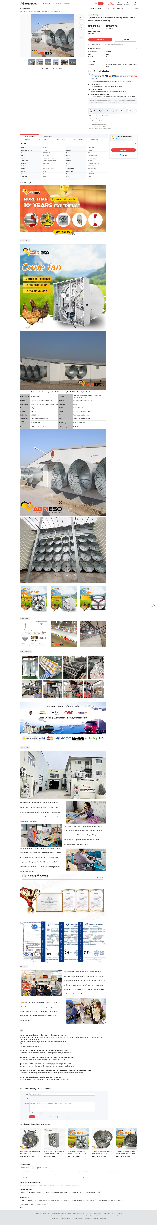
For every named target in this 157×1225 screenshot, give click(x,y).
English (40, 1215)
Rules (136, 8)
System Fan (66, 1200)
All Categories (25, 8)
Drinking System (24, 1174)
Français (57, 1215)
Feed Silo (51, 1171)
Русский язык (64, 1215)
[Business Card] (135, 143)
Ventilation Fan (57, 11)
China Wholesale (72, 1213)
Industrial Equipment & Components (32, 11)
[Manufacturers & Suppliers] (28, 3)
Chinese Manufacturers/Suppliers (59, 1213)
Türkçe (110, 1215)
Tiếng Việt (116, 1215)
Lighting (110, 1174)
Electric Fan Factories (26, 1200)
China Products (46, 1213)
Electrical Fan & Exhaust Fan (35, 1192)
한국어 (91, 1215)
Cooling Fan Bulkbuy (41, 1204)
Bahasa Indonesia (124, 1215)
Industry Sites (89, 1213)
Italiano (70, 1215)
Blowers (23, 1192)
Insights (120, 1213)
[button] (102, 139)
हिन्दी (100, 1215)
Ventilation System (54, 1174)
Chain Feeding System (113, 1171)
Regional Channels (98, 1213)
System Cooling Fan (77, 1200)
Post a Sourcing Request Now (65, 1117)
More (21, 1207)
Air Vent (48, 1192)
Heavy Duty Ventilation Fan (93, 1192)
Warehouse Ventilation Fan (60, 1192)
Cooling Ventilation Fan (27, 1204)
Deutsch (75, 1215)
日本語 (96, 1215)
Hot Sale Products (24, 1171)
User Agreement (87, 1218)
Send (32, 1117)
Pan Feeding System (83, 1171)
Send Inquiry (100, 39)
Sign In (91, 128)
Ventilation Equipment (47, 11)
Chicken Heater (82, 1174)
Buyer (99, 8)
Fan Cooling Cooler (115, 1200)
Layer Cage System (83, 1177)
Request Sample (118, 44)
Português (51, 1215)
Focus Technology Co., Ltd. (68, 1218)
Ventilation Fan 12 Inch (77, 1192)
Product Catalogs (42, 1167)
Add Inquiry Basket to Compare (52, 68)
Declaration (95, 1218)
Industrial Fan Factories (41, 1200)
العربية (87, 1215)
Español (45, 1215)
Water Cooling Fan (102, 1200)
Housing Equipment (25, 1177)
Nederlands (81, 1215)
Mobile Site (114, 1213)
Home (21, 11)
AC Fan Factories (55, 1200)
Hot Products (38, 1213)
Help (108, 8)
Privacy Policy (103, 1218)
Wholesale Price (80, 1213)
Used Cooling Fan (90, 1200)
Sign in (135, 4)
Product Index (107, 1213)
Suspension (52, 1177)
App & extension (117, 8)
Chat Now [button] (126, 39)
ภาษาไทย (105, 1215)
